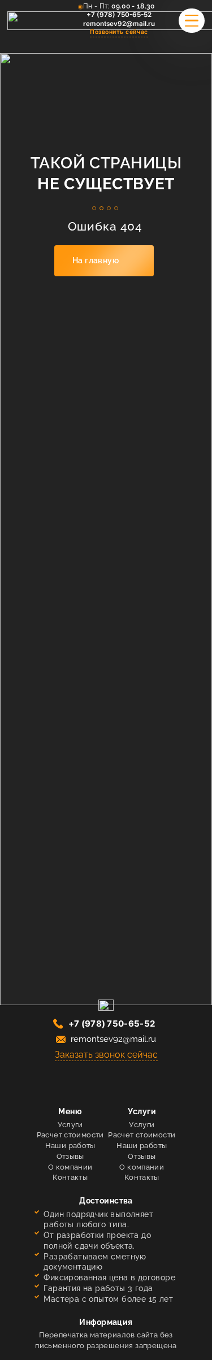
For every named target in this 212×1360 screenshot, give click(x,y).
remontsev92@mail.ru (119, 24)
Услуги (70, 1124)
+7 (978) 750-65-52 (119, 15)
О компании (70, 1167)
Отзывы (70, 1156)
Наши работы (70, 1145)
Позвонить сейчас (119, 32)
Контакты (70, 1177)
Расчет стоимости (70, 1135)
